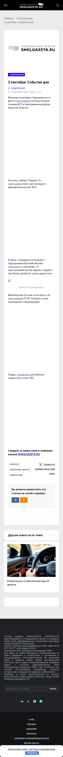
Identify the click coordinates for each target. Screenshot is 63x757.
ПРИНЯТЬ (32, 753)
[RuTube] (34, 701)
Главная (8, 18)
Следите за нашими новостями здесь (45, 469)
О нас (31, 720)
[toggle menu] (5, 5)
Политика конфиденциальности (31, 738)
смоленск (14, 464)
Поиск (53, 689)
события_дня (16, 475)
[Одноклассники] (28, 701)
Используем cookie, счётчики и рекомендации (31, 749)
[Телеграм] (41, 701)
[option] (31, 567)
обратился (14, 266)
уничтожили (23, 100)
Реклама (31, 724)
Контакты (32, 734)
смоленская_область (20, 470)
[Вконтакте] (22, 701)
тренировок (23, 374)
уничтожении (15, 298)
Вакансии (31, 729)
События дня (24, 18)
